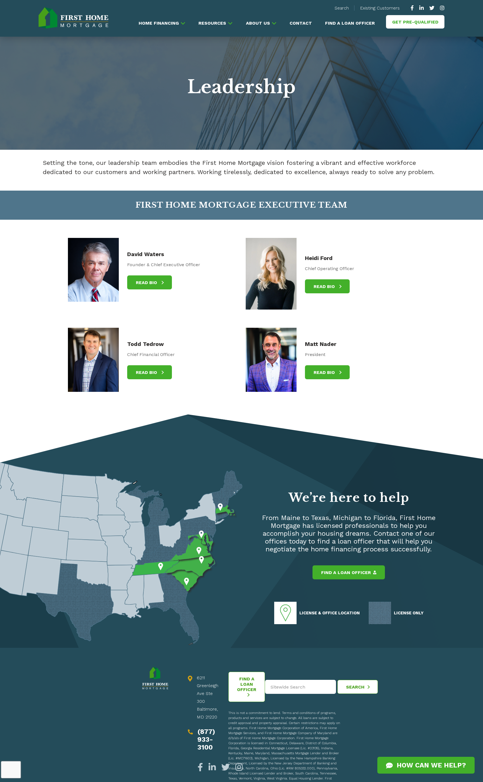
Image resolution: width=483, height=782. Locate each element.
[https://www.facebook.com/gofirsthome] (413, 8)
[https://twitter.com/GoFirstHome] (432, 8)
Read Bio (147, 282)
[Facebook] (202, 767)
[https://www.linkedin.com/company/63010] (421, 8)
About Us (258, 23)
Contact (301, 23)
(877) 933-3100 (206, 739)
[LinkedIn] (212, 767)
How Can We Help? (429, 765)
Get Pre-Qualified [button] (415, 22)
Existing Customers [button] (380, 8)
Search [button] (342, 8)
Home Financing (159, 23)
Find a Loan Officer (350, 23)
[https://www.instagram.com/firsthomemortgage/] (440, 8)
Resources (212, 23)
